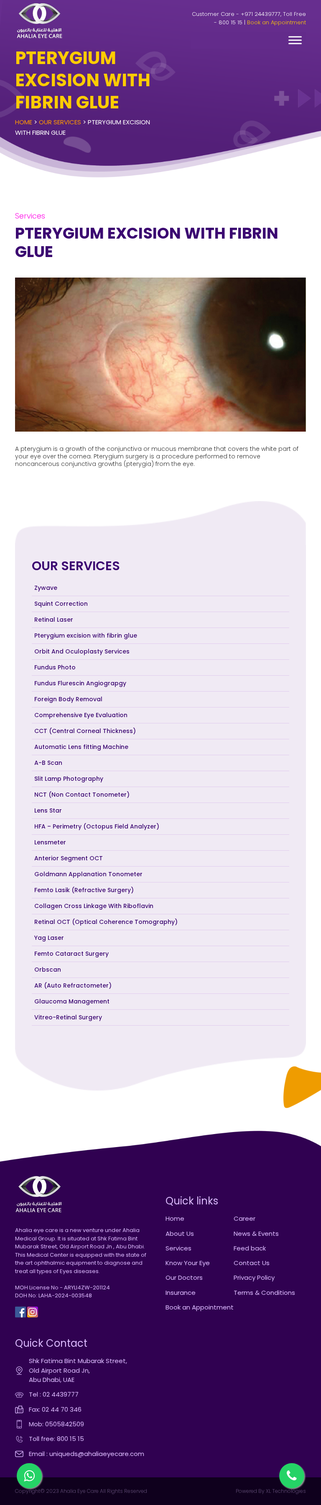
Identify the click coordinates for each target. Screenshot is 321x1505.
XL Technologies (285, 1491)
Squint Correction (61, 603)
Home (23, 122)
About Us (180, 1233)
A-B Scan (48, 763)
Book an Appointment (276, 22)
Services (178, 1248)
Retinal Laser (53, 619)
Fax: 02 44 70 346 (55, 1409)
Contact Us (252, 1262)
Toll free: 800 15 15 (56, 1438)
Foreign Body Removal (68, 699)
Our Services (60, 122)
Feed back (250, 1248)
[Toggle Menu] (295, 40)
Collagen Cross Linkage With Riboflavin (93, 906)
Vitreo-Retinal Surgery (68, 1017)
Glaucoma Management (72, 1001)
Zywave (45, 588)
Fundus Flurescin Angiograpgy (80, 683)
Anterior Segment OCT (68, 858)
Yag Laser (49, 938)
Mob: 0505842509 (56, 1424)
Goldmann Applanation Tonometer (88, 874)
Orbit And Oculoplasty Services (82, 651)
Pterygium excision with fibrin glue (85, 635)
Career (244, 1218)
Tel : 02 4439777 (54, 1394)
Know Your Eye (188, 1262)
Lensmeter (50, 842)
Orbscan (47, 969)
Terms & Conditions (264, 1292)
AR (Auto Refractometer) (73, 985)
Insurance (181, 1292)
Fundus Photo (55, 667)
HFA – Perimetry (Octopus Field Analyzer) (96, 826)
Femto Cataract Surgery (71, 953)
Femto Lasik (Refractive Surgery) (84, 890)
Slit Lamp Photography (68, 778)
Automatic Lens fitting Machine (81, 747)
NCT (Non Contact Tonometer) (82, 794)
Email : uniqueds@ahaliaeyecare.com (86, 1453)
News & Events (256, 1233)
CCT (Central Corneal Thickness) (85, 731)
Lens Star (48, 810)
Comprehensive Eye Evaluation (80, 715)
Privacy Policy (254, 1277)
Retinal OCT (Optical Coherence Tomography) (106, 922)
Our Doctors (184, 1277)
